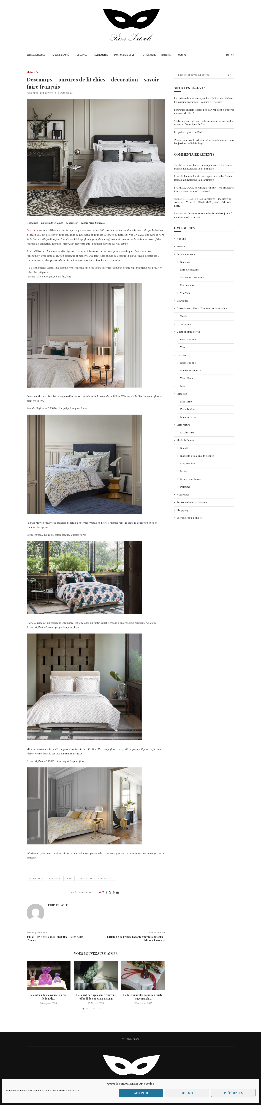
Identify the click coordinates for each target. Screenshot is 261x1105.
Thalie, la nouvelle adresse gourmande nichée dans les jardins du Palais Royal (204, 141)
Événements (101, 55)
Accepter (141, 1093)
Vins (182, 347)
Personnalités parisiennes (192, 502)
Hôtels (181, 386)
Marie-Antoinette (190, 370)
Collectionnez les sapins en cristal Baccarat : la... (143, 996)
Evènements (184, 324)
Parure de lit (106, 878)
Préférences (233, 1093)
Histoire (166, 55)
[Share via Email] (117, 892)
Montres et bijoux (191, 479)
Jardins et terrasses (192, 277)
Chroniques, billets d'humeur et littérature (202, 308)
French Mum (187, 409)
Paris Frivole (46, 92)
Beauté (181, 246)
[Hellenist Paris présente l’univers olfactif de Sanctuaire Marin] (96, 975)
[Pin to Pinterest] (114, 892)
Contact (183, 55)
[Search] (232, 55)
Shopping (182, 510)
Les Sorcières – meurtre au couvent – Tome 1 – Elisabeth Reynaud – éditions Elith (203, 202)
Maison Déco (188, 417)
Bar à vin (185, 262)
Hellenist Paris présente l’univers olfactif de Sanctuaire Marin (96, 996)
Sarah (183, 316)
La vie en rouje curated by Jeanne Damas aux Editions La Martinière (203, 166)
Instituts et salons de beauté (197, 455)
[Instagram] (227, 55)
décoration (36, 878)
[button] (31, 985)
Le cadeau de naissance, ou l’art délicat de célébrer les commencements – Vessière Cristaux (204, 100)
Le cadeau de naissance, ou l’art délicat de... (48, 996)
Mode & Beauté (61, 55)
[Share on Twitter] (110, 892)
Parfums (185, 486)
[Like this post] (103, 892)
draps (69, 878)
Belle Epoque (188, 362)
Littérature (149, 55)
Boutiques (183, 300)
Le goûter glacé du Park (188, 132)
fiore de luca (181, 176)
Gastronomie (188, 339)
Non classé (183, 494)
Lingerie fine (187, 463)
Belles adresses (36, 55)
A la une (181, 238)
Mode (183, 471)
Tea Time (185, 293)
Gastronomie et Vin (124, 55)
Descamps (32, 230)
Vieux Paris (186, 378)
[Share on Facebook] (106, 892)
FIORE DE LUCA (184, 187)
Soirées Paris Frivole (189, 517)
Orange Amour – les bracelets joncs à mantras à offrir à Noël (204, 189)
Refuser (187, 1093)
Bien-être (186, 401)
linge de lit (85, 878)
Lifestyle (82, 55)
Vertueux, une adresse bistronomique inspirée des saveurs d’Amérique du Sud (203, 122)
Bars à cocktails (189, 269)
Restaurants (187, 285)
